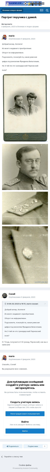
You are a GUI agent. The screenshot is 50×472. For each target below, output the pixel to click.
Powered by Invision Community (25, 468)
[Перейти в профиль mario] (4, 37)
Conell (12, 294)
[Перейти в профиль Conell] (4, 295)
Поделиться (13, 446)
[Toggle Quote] (6, 304)
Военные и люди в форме (28, 26)
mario (9, 24)
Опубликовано (22, 39)
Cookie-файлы (25, 465)
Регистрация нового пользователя (25, 414)
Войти (25, 431)
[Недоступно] (25, 108)
